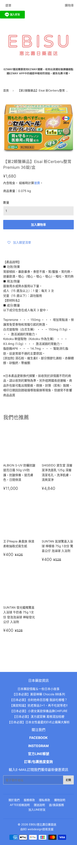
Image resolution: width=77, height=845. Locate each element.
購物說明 (59, 800)
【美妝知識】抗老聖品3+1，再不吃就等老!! (39, 705)
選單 (8, 5)
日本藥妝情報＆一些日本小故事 (38, 689)
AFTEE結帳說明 (20, 805)
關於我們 (14, 800)
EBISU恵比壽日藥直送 (42, 824)
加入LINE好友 (37, 809)
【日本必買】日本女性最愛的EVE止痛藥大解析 (38, 722)
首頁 (6, 90)
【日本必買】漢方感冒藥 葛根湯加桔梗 (38, 716)
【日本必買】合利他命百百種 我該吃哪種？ (38, 700)
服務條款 (29, 800)
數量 (6, 202)
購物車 (69, 5)
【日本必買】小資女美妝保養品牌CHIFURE (38, 711)
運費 (37, 183)
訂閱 (68, 780)
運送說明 (39, 805)
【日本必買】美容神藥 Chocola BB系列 (38, 694)
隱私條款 (44, 800)
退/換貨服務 (56, 805)
